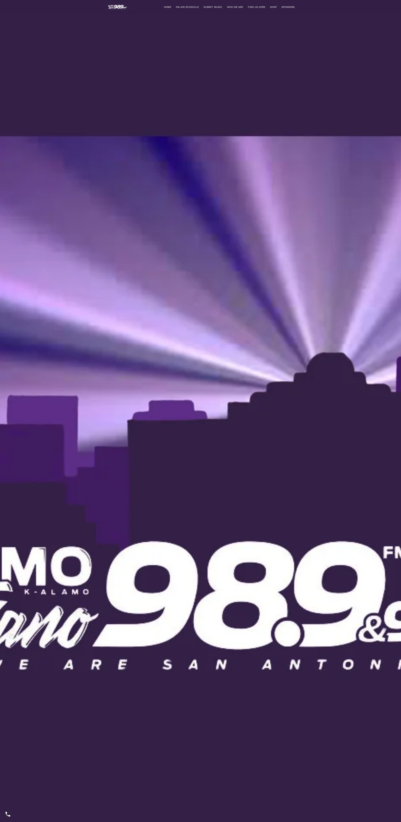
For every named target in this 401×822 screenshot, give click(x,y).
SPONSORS (288, 7)
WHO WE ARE (235, 7)
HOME (167, 7)
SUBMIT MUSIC (213, 7)
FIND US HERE (256, 7)
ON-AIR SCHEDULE (187, 7)
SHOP (273, 7)
